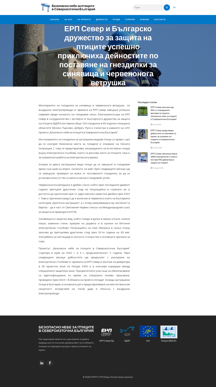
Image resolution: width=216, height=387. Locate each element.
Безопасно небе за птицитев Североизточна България (73, 7)
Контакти (160, 19)
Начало (54, 19)
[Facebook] (50, 363)
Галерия (130, 19)
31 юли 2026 (156, 124)
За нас (68, 19)
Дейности (102, 19)
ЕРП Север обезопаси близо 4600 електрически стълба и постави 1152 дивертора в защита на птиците (164, 158)
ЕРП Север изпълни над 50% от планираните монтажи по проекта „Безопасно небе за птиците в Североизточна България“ (164, 113)
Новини (144, 19)
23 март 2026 (157, 148)
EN (174, 7)
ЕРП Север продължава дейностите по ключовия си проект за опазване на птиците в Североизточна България (163, 136)
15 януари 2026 (158, 168)
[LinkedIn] (42, 363)
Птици (116, 19)
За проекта (84, 19)
